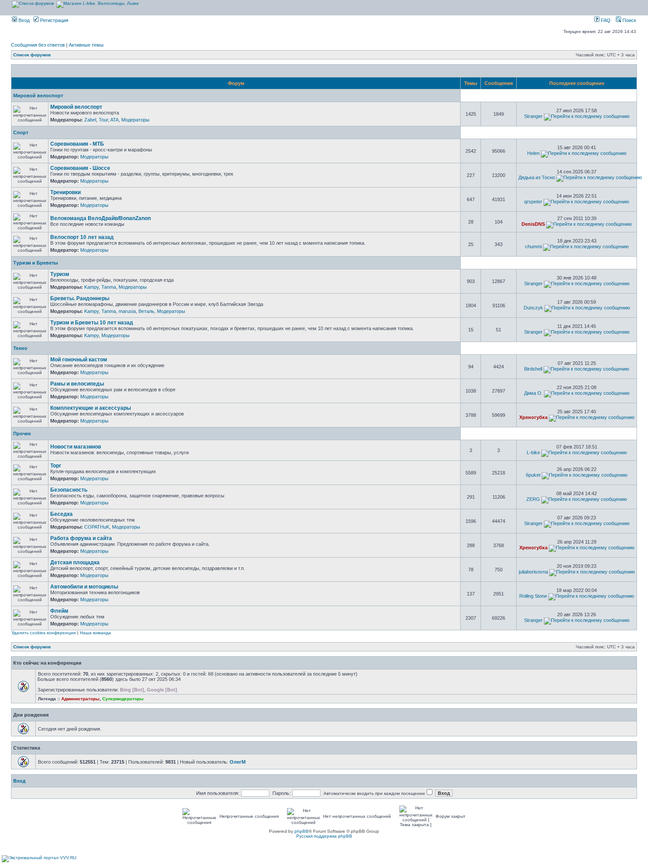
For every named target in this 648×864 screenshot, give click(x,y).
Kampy (91, 287)
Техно (20, 348)
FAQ (605, 20)
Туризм (59, 274)
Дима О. (533, 393)
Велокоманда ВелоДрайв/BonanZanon (100, 218)
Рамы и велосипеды (77, 384)
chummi (533, 246)
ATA (114, 119)
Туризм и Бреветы (35, 262)
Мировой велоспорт (38, 95)
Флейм (59, 611)
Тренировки (65, 192)
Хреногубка (533, 417)
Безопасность (68, 490)
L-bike (533, 452)
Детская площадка (75, 562)
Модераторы (135, 119)
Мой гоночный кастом (78, 360)
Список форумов (32, 54)
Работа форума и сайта (81, 538)
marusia (127, 311)
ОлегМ (238, 762)
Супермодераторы (123, 698)
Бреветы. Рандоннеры (79, 298)
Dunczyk (533, 307)
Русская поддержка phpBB (324, 836)
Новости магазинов (75, 447)
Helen (533, 153)
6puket (533, 475)
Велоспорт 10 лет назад (82, 237)
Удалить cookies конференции (43, 632)
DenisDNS (533, 224)
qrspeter (533, 201)
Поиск (628, 20)
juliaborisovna (533, 571)
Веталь (146, 311)
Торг (55, 466)
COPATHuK (96, 526)
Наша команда (95, 632)
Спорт (20, 132)
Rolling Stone (533, 596)
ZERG (533, 499)
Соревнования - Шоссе (80, 168)
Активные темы (86, 45)
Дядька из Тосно (536, 177)
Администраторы (80, 698)
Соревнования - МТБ (77, 144)
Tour (103, 119)
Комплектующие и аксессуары (90, 408)
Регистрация (53, 20)
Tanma (108, 287)
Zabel (90, 119)
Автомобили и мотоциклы (84, 587)
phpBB (301, 831)
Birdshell (533, 368)
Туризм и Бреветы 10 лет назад (91, 323)
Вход (23, 20)
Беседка (61, 514)
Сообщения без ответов (38, 45)
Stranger (533, 116)
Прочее (22, 433)
